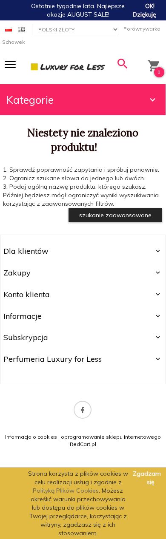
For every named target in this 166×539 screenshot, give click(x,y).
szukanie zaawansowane (115, 215)
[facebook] (83, 410)
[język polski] (8, 28)
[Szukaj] (122, 65)
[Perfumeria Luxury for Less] (68, 66)
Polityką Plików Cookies (66, 490)
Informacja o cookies (31, 437)
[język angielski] (21, 28)
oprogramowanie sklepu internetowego (111, 437)
